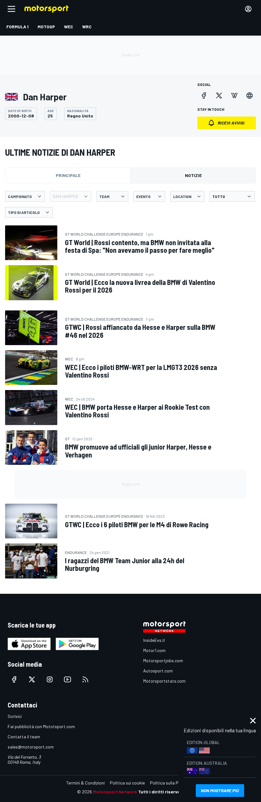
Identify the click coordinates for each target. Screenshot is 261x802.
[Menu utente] (248, 9)
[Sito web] (249, 95)
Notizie (193, 175)
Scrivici (15, 716)
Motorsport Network (115, 791)
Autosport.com (158, 670)
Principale (68, 175)
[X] (219, 95)
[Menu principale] (11, 9)
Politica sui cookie (127, 782)
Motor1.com (154, 650)
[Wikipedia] (234, 95)
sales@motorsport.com (31, 746)
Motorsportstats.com (164, 681)
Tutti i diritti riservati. (161, 791)
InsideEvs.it (154, 640)
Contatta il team (24, 736)
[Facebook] (203, 95)
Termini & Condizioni (85, 782)
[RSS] (85, 679)
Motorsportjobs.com (163, 660)
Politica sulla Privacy (170, 782)
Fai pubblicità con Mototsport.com (41, 726)
